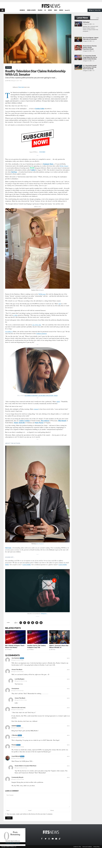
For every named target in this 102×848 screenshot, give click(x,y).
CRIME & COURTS (31, 10)
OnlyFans (14, 172)
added (58, 401)
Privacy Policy (96, 846)
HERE (7, 564)
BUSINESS (22, 10)
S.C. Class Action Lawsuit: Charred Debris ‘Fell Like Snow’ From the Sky (90, 67)
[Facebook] (43, 838)
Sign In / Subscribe (95, 10)
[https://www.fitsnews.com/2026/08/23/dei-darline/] (78, 23)
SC (45, 10)
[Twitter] (46, 838)
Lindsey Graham (24, 421)
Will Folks (9, 80)
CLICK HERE (26, 564)
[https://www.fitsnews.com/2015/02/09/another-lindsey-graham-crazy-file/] (37, 637)
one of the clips (36, 325)
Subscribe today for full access (12, 841)
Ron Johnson (45, 421)
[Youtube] (53, 838)
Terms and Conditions (87, 846)
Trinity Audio (21, 87)
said (59, 304)
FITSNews (9, 649)
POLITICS (40, 10)
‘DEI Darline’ (86, 22)
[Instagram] (50, 838)
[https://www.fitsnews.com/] (51, 6)
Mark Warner (39, 423)
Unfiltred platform (41, 333)
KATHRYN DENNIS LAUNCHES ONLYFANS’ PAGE (41, 395)
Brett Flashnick (40, 543)
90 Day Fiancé (64, 166)
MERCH (61, 10)
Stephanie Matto (48, 164)
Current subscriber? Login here (13, 843)
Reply (68, 658)
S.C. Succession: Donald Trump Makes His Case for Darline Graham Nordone (90, 57)
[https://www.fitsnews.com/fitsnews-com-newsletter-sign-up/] (37, 590)
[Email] (57, 838)
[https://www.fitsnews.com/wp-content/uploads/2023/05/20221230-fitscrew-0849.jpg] (37, 494)
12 (21, 80)
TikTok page (42, 294)
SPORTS (50, 10)
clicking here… (44, 613)
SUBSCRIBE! (42, 152)
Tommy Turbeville (19, 423)
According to (9, 331)
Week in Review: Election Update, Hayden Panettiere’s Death (90, 47)
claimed (36, 409)
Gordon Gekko (39, 108)
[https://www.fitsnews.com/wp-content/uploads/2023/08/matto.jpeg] (37, 248)
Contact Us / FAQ (77, 846)
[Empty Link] (96, 18)
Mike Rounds (62, 421)
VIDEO (55, 10)
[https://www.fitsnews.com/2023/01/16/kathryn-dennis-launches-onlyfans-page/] (37, 370)
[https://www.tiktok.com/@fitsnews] (60, 838)
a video (15, 315)
